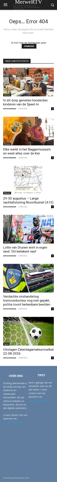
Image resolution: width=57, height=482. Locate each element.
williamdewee (9, 108)
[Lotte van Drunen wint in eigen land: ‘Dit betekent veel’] (28, 229)
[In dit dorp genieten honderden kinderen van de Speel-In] (28, 82)
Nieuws (7, 95)
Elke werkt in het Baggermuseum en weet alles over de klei (27, 151)
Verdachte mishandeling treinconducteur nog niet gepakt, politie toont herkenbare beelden (26, 300)
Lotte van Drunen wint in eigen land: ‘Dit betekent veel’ (25, 249)
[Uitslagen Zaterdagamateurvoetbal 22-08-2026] (28, 331)
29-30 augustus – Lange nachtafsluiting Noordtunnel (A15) (28, 200)
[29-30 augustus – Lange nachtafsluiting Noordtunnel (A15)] (28, 180)
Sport (6, 344)
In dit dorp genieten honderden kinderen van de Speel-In (25, 102)
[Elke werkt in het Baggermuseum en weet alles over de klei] (28, 131)
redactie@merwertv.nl (14, 422)
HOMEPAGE (29, 46)
